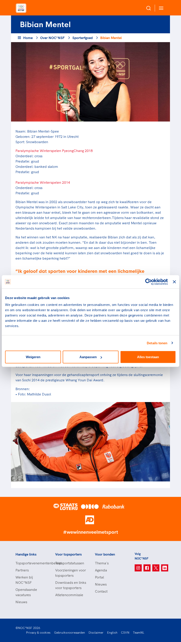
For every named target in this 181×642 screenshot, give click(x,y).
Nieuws (21, 602)
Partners (22, 570)
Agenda (101, 570)
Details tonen (157, 343)
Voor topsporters (68, 554)
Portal (99, 577)
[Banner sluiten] (174, 281)
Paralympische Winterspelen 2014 (42, 182)
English (112, 633)
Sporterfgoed (82, 38)
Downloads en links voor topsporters (70, 585)
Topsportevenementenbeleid (30, 563)
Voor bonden (105, 554)
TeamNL (138, 633)
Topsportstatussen (69, 563)
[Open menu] (160, 8)
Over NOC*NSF (52, 38)
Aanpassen (88, 357)
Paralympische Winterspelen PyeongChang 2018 (54, 150)
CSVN (125, 633)
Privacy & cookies (38, 633)
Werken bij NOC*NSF (24, 580)
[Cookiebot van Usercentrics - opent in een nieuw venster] (148, 281)
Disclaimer (96, 633)
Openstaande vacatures (26, 592)
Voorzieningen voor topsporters (70, 573)
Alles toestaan (148, 357)
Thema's (102, 563)
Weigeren (33, 357)
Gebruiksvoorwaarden (69, 633)
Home (28, 38)
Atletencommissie (69, 595)
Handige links (25, 554)
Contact (101, 591)
